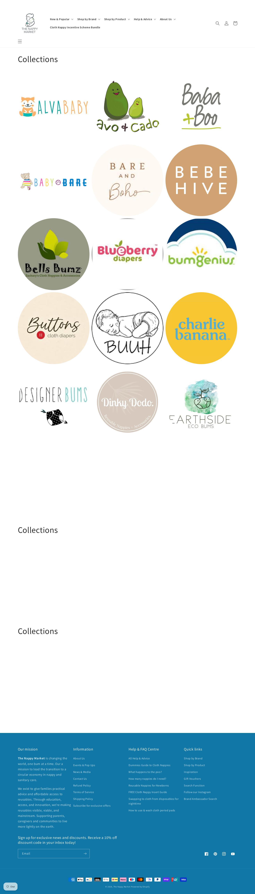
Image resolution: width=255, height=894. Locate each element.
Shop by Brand (193, 758)
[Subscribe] (85, 853)
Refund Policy (82, 785)
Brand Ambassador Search (200, 799)
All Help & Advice (139, 758)
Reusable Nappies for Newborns (149, 785)
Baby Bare (26, 150)
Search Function (194, 785)
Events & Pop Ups (84, 765)
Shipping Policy (83, 799)
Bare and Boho (104, 150)
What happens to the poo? (145, 772)
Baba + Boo (175, 76)
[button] (19, 41)
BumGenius (175, 224)
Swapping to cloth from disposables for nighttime (153, 801)
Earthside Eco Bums (182, 372)
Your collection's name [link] (41, 476)
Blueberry (100, 224)
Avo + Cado (101, 76)
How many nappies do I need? (147, 779)
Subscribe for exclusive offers (92, 805)
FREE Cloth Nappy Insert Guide (148, 792)
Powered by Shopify (140, 886)
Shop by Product (194, 765)
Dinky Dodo (101, 372)
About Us (79, 758)
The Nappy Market (122, 886)
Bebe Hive (173, 150)
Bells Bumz (27, 224)
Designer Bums (30, 372)
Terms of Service (83, 792)
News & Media (82, 772)
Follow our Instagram (197, 792)
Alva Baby (26, 76)
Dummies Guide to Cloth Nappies (150, 765)
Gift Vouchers (192, 779)
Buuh (96, 298)
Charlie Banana (178, 298)
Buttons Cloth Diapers (36, 298)
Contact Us (80, 779)
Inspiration (191, 772)
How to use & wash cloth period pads (152, 810)
